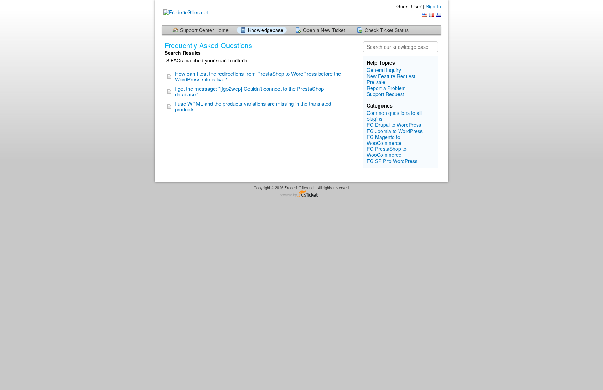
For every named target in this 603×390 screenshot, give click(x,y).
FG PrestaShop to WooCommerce (387, 151)
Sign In (433, 6)
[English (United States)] (424, 15)
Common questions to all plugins (394, 115)
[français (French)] (431, 15)
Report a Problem (386, 87)
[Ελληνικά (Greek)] (438, 15)
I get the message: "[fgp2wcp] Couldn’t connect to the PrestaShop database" (249, 91)
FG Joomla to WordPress (395, 130)
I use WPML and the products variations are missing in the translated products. (253, 106)
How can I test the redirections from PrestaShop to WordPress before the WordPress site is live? (258, 76)
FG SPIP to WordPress (392, 160)
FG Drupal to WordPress (394, 124)
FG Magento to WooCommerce (384, 139)
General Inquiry (384, 69)
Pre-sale (376, 82)
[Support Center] (185, 12)
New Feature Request (391, 76)
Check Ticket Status (387, 30)
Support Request (385, 93)
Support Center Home (204, 30)
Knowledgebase (265, 30)
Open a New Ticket (324, 30)
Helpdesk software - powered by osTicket (301, 194)
